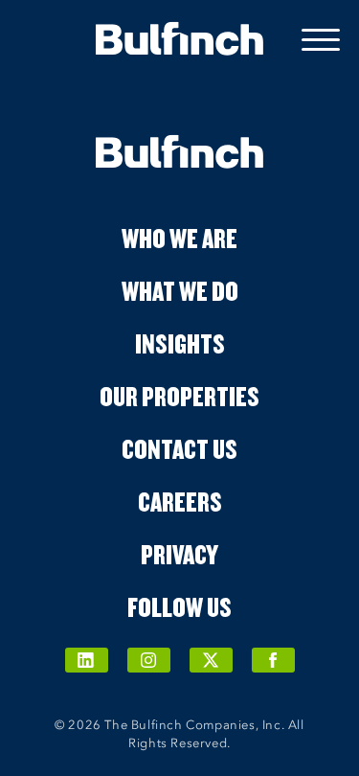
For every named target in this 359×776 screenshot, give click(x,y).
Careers (180, 501)
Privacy (179, 553)
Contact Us (179, 448)
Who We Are (179, 237)
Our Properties (179, 395)
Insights (180, 343)
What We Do (180, 290)
